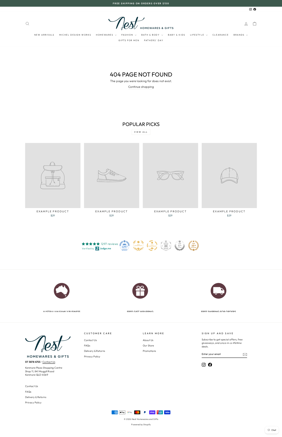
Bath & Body (151, 34)
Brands (239, 34)
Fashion (127, 34)
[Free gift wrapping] (140, 290)
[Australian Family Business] (61, 290)
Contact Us (48, 361)
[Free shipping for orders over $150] (218, 290)
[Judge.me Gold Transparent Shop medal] (152, 245)
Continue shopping (141, 87)
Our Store (148, 345)
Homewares (105, 34)
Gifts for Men (128, 40)
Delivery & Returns (94, 350)
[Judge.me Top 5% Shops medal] (179, 245)
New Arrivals (44, 34)
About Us (148, 340)
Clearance (220, 34)
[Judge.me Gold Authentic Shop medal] (138, 245)
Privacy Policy (92, 356)
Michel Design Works (75, 34)
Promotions (149, 350)
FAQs (87, 345)
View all (141, 132)
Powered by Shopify (141, 424)
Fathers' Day (153, 40)
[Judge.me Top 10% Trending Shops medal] (193, 245)
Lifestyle (197, 34)
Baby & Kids (176, 34)
